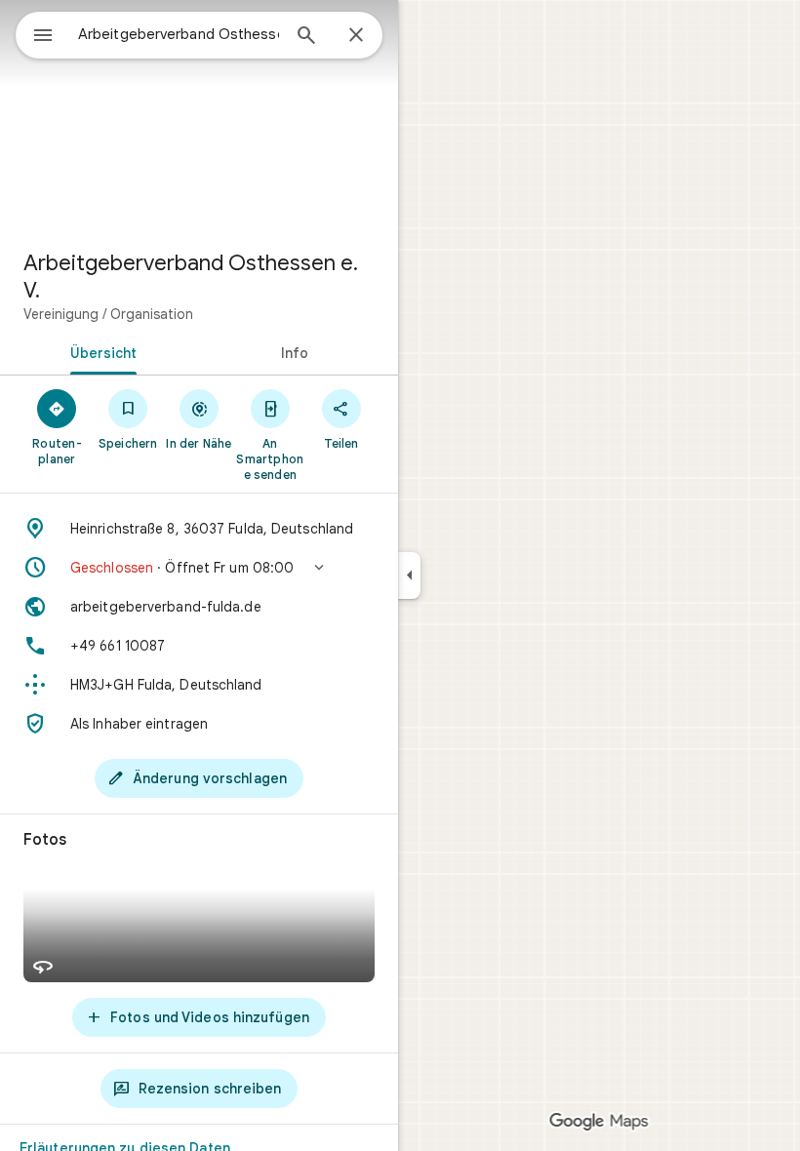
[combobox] (178, 34)
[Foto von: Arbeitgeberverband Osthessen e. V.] (199, 117)
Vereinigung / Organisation (108, 314)
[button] (199, 567)
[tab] (99, 351)
